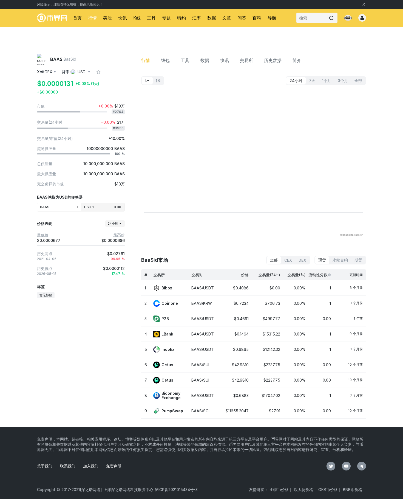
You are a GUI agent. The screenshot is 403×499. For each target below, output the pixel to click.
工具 (151, 18)
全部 (274, 260)
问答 (241, 18)
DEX (302, 260)
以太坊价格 (303, 489)
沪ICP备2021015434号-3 (176, 489)
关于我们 (44, 466)
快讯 (122, 18)
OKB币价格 (328, 489)
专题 (166, 18)
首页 (77, 18)
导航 (272, 18)
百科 (256, 18)
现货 (322, 260)
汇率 (196, 18)
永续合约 (340, 260)
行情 (92, 18)
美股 (107, 18)
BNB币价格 (352, 489)
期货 (358, 260)
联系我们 (67, 466)
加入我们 (90, 466)
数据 (211, 18)
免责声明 (113, 466)
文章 (226, 18)
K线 (137, 18)
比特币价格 (279, 489)
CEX (288, 260)
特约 (181, 18)
